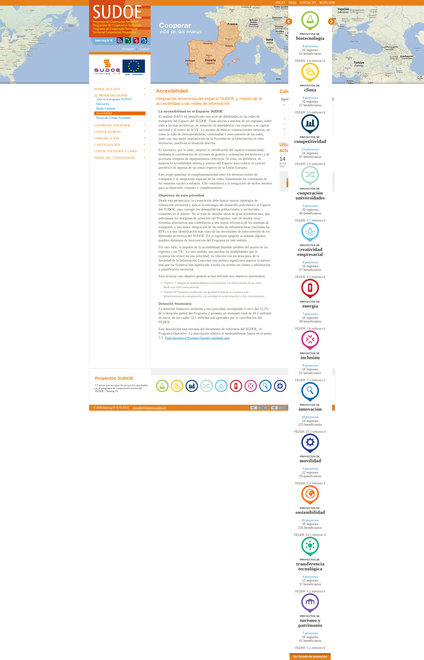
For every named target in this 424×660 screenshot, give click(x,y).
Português (128, 49)
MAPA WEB (327, 2)
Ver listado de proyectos (310, 656)
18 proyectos (310, 417)
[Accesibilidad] (136, 40)
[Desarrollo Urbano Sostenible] (144, 40)
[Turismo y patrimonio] (310, 612)
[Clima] (310, 81)
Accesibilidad (104, 113)
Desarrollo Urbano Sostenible (113, 118)
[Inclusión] (310, 349)
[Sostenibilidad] (310, 504)
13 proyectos (310, 149)
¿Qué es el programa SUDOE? (114, 99)
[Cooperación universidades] (310, 184)
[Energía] (310, 297)
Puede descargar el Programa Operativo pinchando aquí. (197, 338)
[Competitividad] (310, 133)
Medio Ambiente (106, 108)
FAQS (292, 2)
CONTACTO (308, 2)
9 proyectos (310, 365)
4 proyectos (310, 97)
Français (145, 49)
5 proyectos (310, 206)
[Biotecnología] (310, 30)
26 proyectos (310, 520)
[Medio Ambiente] (128, 40)
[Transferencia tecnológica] (310, 555)
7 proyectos (310, 314)
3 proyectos (310, 468)
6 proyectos (310, 576)
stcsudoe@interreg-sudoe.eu (149, 407)
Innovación (102, 104)
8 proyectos (310, 46)
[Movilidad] (310, 452)
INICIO (280, 2)
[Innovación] (120, 40)
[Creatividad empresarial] (310, 241)
